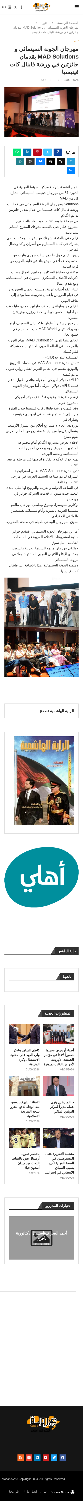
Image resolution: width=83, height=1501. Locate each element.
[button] (13, 1238)
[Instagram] (10, 7)
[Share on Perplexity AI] (20, 161)
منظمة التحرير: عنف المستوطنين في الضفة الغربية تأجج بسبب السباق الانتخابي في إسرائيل (59, 1163)
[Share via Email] (71, 170)
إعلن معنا (14, 1491)
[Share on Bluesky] (40, 161)
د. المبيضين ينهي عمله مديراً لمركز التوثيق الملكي (62, 1106)
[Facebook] (21, 7)
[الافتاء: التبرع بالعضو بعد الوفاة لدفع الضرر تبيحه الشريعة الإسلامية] (24, 1086)
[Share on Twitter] (47, 152)
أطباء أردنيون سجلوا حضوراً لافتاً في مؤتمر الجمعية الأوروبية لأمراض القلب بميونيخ (59, 1057)
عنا (45, 1491)
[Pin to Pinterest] (37, 152)
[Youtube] (4, 7)
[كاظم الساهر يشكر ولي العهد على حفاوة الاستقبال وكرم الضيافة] (24, 1034)
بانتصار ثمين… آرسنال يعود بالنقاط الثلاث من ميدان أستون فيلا (26, 1161)
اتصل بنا (32, 1491)
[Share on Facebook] (58, 152)
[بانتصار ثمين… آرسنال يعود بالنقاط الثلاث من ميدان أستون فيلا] (24, 1138)
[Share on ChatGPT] (30, 161)
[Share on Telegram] (71, 161)
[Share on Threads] (50, 161)
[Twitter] (15, 7)
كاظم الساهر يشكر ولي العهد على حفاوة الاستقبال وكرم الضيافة (25, 1057)
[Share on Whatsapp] (17, 152)
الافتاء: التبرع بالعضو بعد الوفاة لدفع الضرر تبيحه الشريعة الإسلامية (25, 1109)
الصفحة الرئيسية (68, 23)
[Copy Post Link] (61, 161)
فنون (44, 23)
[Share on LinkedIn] (27, 152)
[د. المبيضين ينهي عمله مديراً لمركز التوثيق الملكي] (58, 1086)
